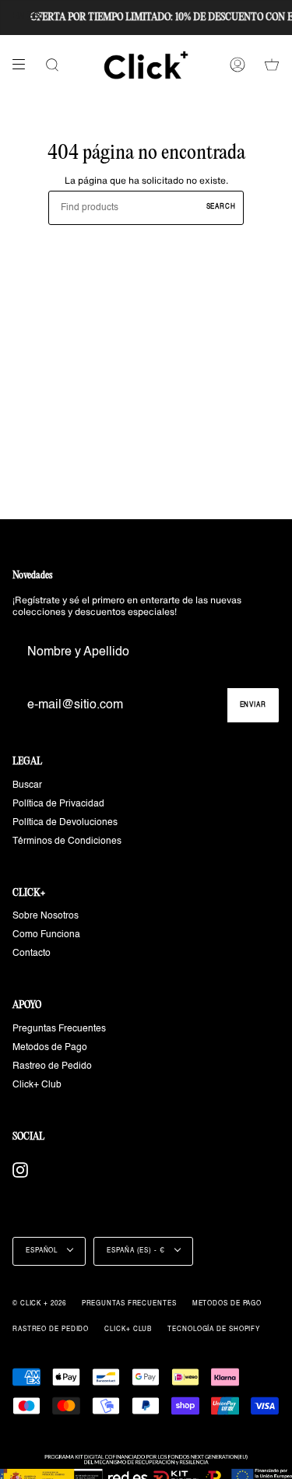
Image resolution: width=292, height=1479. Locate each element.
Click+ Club (37, 1085)
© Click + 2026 (39, 1304)
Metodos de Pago (49, 1047)
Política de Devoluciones (65, 822)
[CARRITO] (272, 65)
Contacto (31, 953)
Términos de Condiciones (66, 841)
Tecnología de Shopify (213, 1329)
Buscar (27, 785)
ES (33, 16)
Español (43, 1251)
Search (221, 207)
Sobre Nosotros (45, 916)
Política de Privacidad (58, 804)
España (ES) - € (137, 1251)
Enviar (253, 705)
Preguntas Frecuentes (59, 1029)
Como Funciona (46, 935)
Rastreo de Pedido (52, 1066)
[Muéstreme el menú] (24, 64)
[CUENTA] (237, 65)
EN (18, 16)
